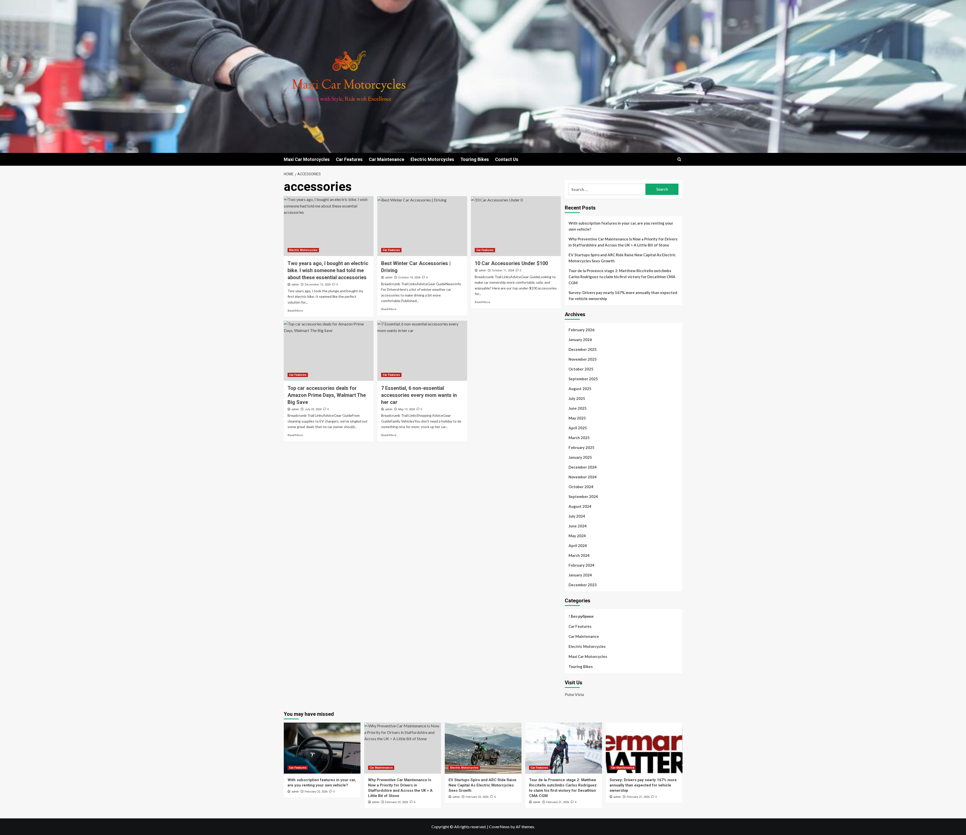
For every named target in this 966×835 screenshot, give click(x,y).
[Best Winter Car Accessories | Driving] (422, 226)
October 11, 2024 (503, 270)
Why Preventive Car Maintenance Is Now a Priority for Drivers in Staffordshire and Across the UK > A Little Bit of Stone (623, 242)
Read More (295, 310)
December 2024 (583, 467)
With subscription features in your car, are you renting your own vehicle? (621, 226)
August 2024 (580, 506)
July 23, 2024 (313, 409)
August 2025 (580, 388)
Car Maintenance (386, 159)
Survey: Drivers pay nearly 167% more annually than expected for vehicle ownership (623, 295)
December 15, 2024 (318, 284)
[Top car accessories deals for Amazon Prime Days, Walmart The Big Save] (329, 351)
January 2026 (580, 339)
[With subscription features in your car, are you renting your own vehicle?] (322, 748)
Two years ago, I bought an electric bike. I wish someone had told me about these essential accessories (328, 270)
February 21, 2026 (557, 802)
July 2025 (577, 398)
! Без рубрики (581, 616)
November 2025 (583, 359)
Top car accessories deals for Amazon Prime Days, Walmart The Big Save (327, 395)
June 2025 (578, 408)
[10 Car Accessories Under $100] (516, 226)
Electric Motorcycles (432, 159)
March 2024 (579, 555)
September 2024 (583, 496)
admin (295, 284)
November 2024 (583, 477)
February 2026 (581, 329)
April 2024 (578, 545)
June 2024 (578, 526)
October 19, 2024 (409, 277)
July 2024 (577, 516)
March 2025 (579, 437)
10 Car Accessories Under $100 (511, 263)
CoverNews (499, 826)
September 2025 (583, 379)
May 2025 (577, 418)
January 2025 (580, 457)
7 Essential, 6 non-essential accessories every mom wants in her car (419, 395)
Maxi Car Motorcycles (307, 159)
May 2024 (577, 535)
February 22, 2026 (316, 791)
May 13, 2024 (406, 409)
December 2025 (583, 349)
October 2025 (581, 369)
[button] (679, 159)
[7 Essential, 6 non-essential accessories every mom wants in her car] (422, 351)
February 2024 (581, 565)
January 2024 (580, 575)
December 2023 (583, 584)
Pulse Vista (574, 694)
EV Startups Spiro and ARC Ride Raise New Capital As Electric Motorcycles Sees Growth (622, 258)
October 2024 (581, 486)
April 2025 (578, 428)
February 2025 (581, 447)
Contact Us (506, 159)
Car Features (349, 159)
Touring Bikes (474, 159)
